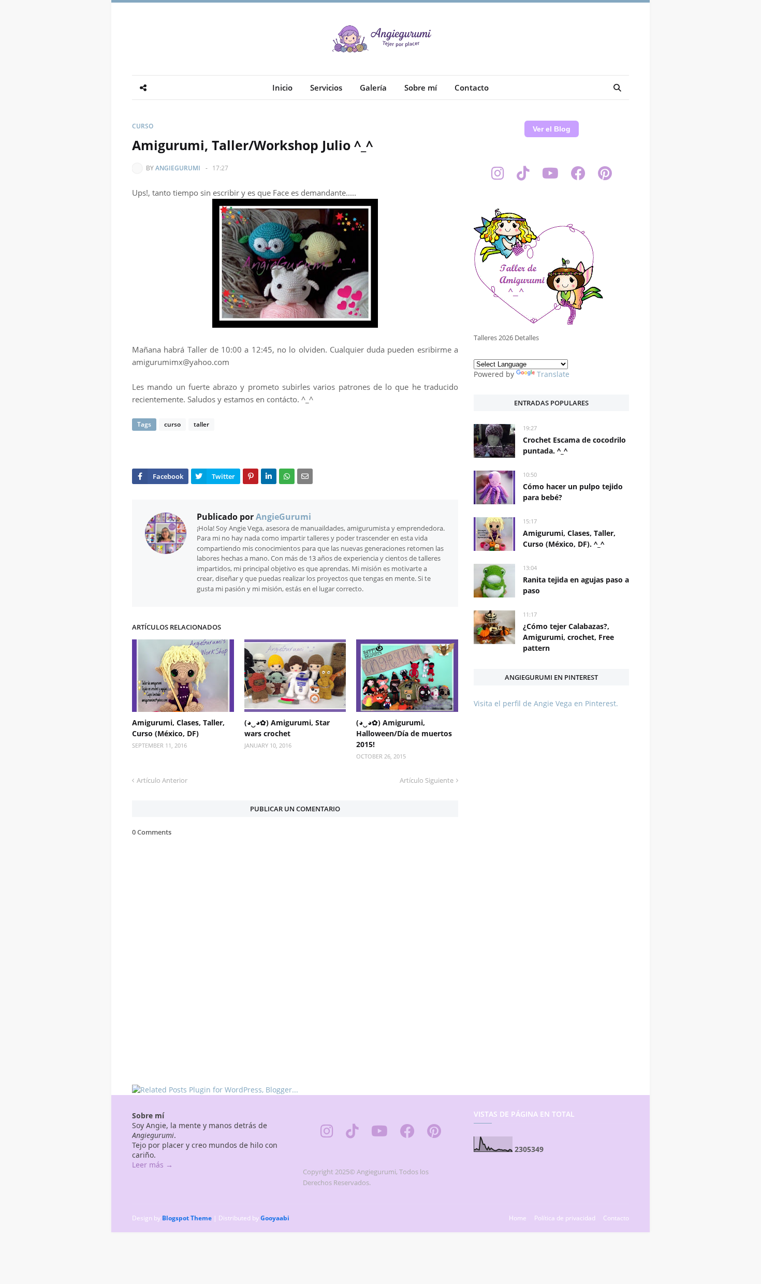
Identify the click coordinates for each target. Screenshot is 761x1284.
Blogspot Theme (187, 1218)
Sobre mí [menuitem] (420, 87)
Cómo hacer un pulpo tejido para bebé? (573, 491)
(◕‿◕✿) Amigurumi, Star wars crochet (287, 728)
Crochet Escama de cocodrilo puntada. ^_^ (574, 445)
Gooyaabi (274, 1218)
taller (201, 424)
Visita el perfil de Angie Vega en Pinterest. (546, 703)
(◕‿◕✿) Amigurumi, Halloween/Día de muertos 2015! (404, 733)
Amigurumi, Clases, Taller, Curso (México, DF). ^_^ (569, 538)
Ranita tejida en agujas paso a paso (576, 585)
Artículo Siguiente (426, 780)
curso (142, 126)
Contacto (616, 1218)
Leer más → (152, 1165)
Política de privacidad (564, 1218)
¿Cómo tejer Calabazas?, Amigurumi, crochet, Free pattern (568, 637)
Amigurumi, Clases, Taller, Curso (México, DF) (178, 728)
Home (517, 1218)
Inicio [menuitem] (282, 87)
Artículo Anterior (162, 780)
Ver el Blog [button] (551, 129)
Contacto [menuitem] (472, 87)
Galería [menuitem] (373, 87)
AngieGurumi (177, 168)
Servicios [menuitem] (326, 87)
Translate (553, 374)
